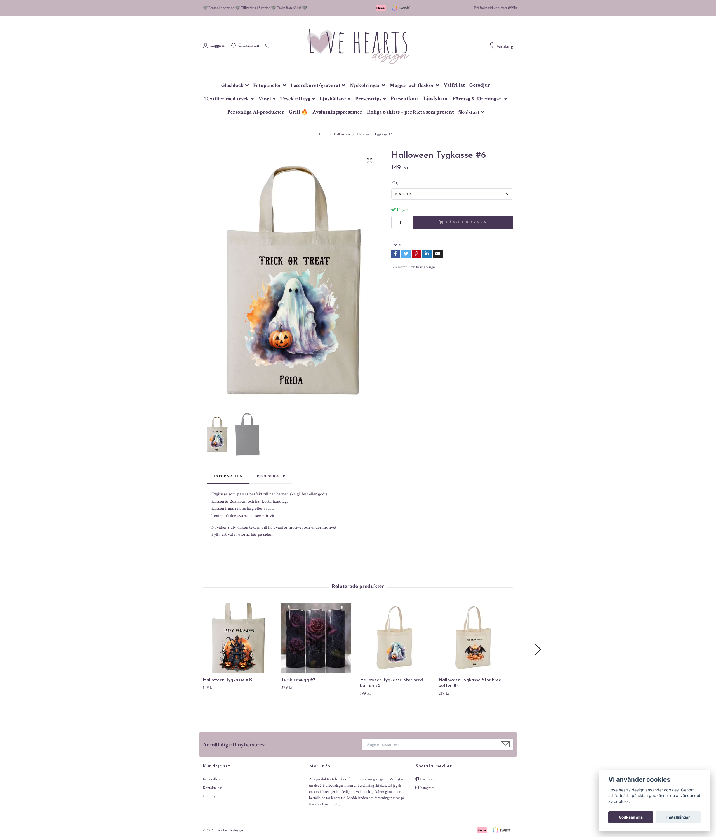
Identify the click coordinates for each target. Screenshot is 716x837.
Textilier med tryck (226, 98)
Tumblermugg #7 (298, 680)
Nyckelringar (365, 85)
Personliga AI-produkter (255, 111)
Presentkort (405, 98)
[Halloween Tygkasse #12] (240, 638)
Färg (395, 183)
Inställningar (678, 817)
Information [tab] (228, 476)
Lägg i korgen (466, 222)
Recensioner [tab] (271, 476)
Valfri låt (454, 85)
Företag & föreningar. (478, 98)
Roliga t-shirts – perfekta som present (410, 111)
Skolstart (469, 112)
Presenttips (368, 98)
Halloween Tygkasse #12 (228, 680)
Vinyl (264, 98)
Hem (322, 134)
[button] (537, 649)
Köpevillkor (212, 779)
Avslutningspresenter (337, 111)
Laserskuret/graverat (315, 85)
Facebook (427, 779)
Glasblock (232, 85)
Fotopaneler (267, 85)
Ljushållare (333, 98)
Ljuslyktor (435, 98)
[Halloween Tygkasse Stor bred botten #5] (397, 638)
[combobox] (452, 194)
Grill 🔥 (298, 111)
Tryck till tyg (295, 98)
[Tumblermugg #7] (318, 638)
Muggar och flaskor (412, 85)
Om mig (209, 796)
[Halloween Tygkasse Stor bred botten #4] (476, 638)
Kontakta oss (212, 787)
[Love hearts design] (357, 46)
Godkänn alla (631, 817)
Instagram (427, 787)
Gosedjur (479, 85)
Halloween (342, 134)
